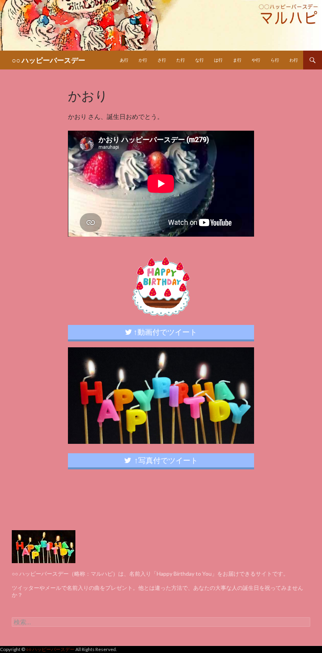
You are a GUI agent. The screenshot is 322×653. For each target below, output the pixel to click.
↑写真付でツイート (164, 460)
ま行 (237, 59)
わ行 (293, 59)
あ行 (124, 59)
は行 (218, 59)
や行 (256, 59)
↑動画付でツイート (164, 331)
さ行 (161, 59)
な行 (199, 59)
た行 (180, 59)
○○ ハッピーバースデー (48, 60)
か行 (143, 59)
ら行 (275, 59)
